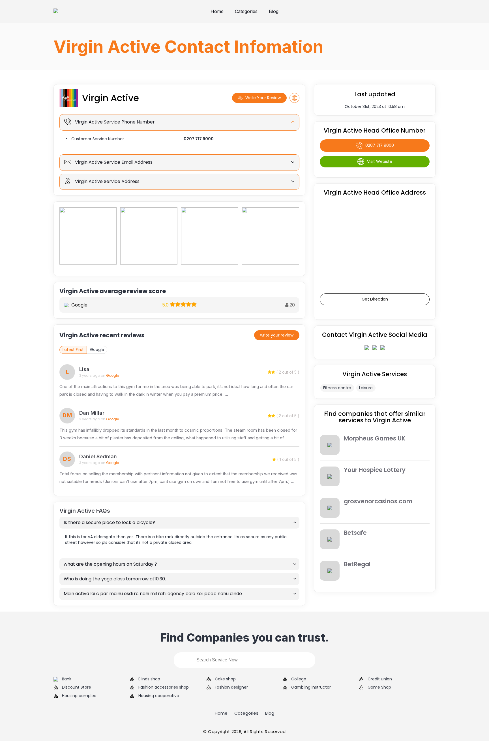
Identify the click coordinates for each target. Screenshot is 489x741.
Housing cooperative (158, 696)
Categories (246, 11)
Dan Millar (91, 413)
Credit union (380, 679)
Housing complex (79, 696)
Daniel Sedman (98, 456)
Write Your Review (263, 98)
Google (97, 349)
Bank (66, 679)
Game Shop (379, 687)
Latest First (73, 349)
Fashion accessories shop (163, 687)
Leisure (366, 388)
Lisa (84, 369)
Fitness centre (337, 388)
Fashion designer (231, 687)
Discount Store (76, 687)
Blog (273, 11)
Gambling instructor (311, 687)
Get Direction (375, 299)
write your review (276, 335)
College (298, 679)
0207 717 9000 (199, 139)
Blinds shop (149, 679)
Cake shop (225, 679)
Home (217, 11)
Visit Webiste (379, 161)
